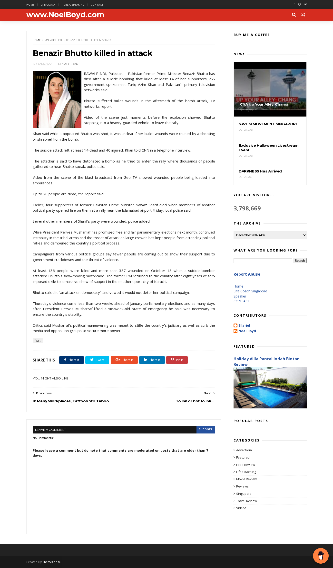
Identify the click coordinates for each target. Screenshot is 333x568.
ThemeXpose (51, 562)
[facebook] (294, 4)
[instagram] (299, 4)
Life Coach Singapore (250, 291)
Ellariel (244, 326)
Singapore (244, 493)
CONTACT (242, 301)
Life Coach (48, 4)
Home (30, 4)
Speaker (240, 296)
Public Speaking (73, 4)
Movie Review (246, 479)
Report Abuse (247, 274)
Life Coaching (246, 471)
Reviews (242, 486)
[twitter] (305, 4)
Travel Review (246, 501)
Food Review (245, 464)
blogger (206, 429)
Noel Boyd (247, 331)
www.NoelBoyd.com (65, 14)
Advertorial (244, 450)
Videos (241, 508)
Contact (97, 4)
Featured (243, 457)
